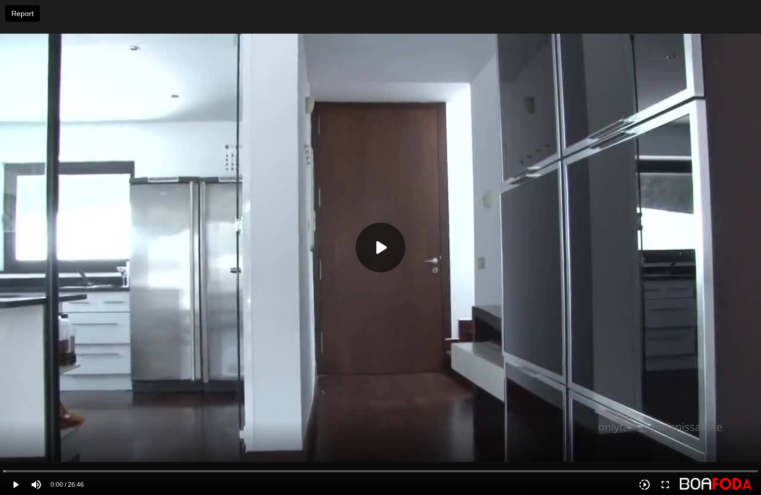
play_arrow (15, 484)
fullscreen (665, 484)
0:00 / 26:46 (67, 484)
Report (22, 13)
